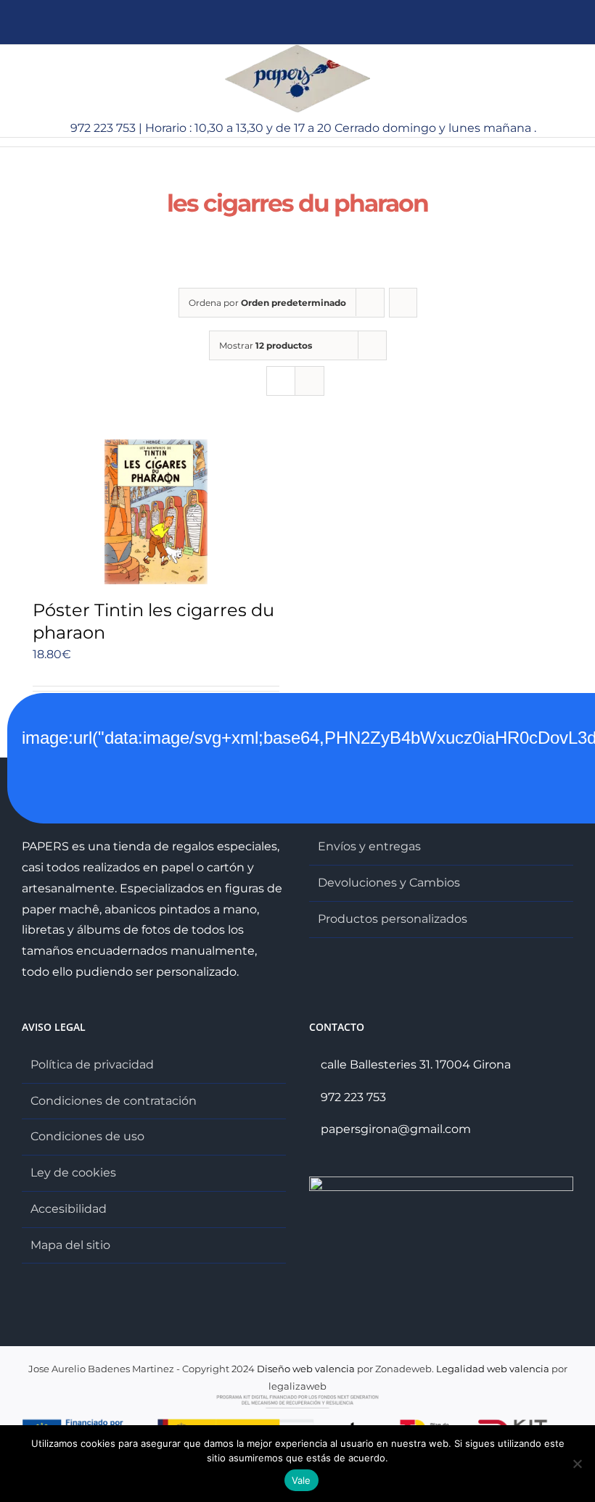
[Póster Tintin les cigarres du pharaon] (156, 511)
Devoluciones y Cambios (389, 882)
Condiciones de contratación (113, 1101)
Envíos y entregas (369, 846)
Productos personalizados (392, 919)
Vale (301, 1480)
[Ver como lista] (309, 381)
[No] (577, 1463)
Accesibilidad (68, 1209)
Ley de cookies (73, 1172)
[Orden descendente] (403, 303)
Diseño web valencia (306, 1368)
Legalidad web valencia (492, 1368)
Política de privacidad (92, 1064)
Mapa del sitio (70, 1245)
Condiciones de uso (87, 1136)
